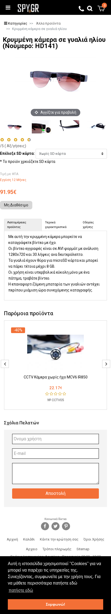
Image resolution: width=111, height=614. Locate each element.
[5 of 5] (29, 139)
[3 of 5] (15, 139)
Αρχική (12, 539)
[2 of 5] (8, 139)
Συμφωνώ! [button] (55, 604)
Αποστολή (55, 493)
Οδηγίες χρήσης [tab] (88, 225)
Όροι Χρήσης (94, 539)
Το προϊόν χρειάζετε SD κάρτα (29, 161)
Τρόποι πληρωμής (57, 549)
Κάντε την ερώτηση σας (59, 539)
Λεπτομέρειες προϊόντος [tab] (16, 225)
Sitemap (83, 549)
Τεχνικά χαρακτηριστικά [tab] (56, 225)
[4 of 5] (22, 139)
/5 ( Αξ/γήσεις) (13, 146)
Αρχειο (31, 549)
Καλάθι (29, 539)
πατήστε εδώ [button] (21, 590)
